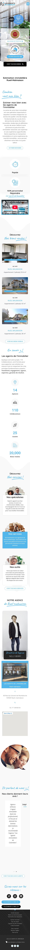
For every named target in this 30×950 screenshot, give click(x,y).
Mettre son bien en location (15, 915)
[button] (28, 3)
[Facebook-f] (9, 896)
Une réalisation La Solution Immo (16, 942)
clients (18, 22)
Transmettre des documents (15, 916)
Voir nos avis (18, 20)
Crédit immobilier (15, 925)
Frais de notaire (15, 921)
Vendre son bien (15, 913)
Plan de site (15, 932)
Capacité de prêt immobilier (15, 923)
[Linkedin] (21, 896)
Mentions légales (15, 930)
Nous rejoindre (15, 928)
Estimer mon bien (15, 919)
